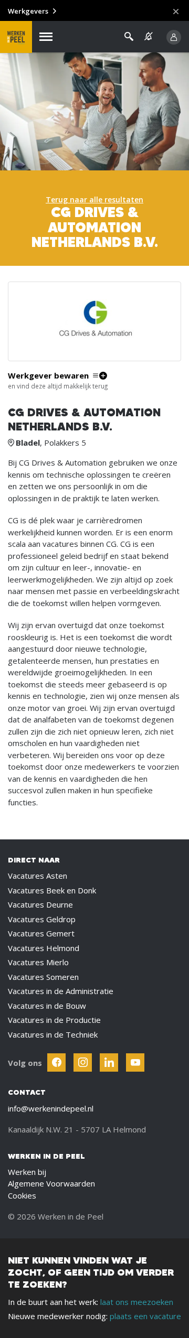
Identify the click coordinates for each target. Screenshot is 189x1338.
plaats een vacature (145, 1316)
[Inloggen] (173, 37)
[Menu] (45, 37)
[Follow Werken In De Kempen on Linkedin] (109, 1062)
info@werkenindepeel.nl (50, 1108)
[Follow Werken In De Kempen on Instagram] (83, 1062)
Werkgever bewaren (48, 376)
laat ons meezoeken (136, 1302)
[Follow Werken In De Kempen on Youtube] (135, 1062)
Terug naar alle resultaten (94, 199)
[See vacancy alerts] (148, 36)
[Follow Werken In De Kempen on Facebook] (56, 1062)
